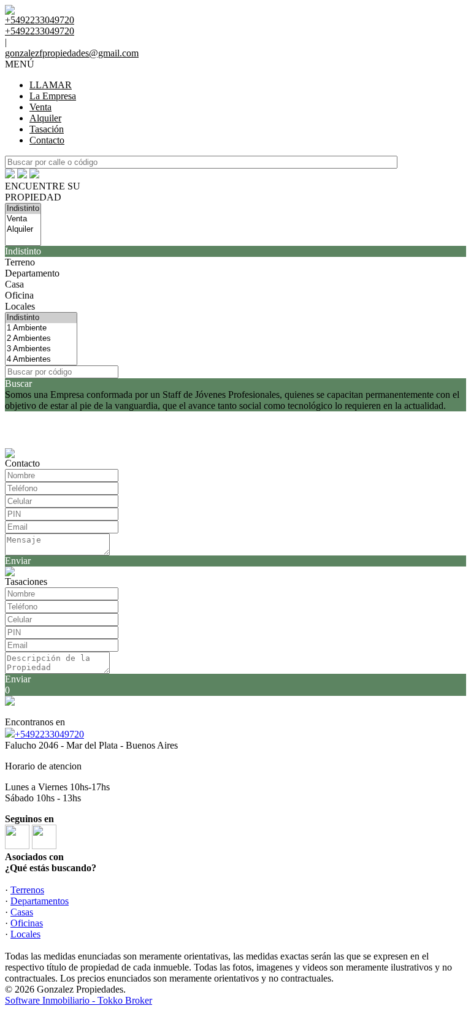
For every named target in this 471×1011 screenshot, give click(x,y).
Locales (20, 306)
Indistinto (23, 251)
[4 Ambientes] (41, 359)
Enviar (18, 560)
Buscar (18, 383)
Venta (40, 107)
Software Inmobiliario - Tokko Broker (78, 1000)
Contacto (46, 140)
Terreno (20, 262)
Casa (14, 284)
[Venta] (23, 219)
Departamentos (39, 901)
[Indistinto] (23, 209)
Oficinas (26, 923)
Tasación (46, 129)
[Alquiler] (23, 229)
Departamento (32, 273)
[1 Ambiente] (41, 328)
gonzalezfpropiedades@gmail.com (72, 53)
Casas (21, 912)
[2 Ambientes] (41, 339)
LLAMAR (50, 85)
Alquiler (45, 118)
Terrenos (27, 890)
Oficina (19, 295)
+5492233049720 (49, 734)
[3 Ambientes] (41, 349)
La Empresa (52, 96)
